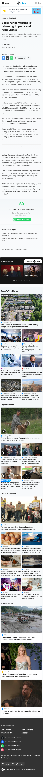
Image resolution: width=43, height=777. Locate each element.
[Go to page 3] (18, 280)
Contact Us (36, 755)
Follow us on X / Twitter (13, 738)
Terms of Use (15, 755)
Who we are (5, 755)
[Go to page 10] (29, 280)
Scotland (12, 18)
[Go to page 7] (24, 280)
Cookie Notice (5, 758)
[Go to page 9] (27, 280)
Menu (7, 3)
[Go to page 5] (21, 280)
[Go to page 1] (14, 280)
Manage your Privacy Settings (12, 764)
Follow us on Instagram (13, 750)
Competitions (27, 730)
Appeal (25, 733)
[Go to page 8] (26, 280)
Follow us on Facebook (13, 742)
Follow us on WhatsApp (13, 746)
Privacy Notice (26, 755)
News (4, 18)
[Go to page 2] (16, 280)
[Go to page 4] (19, 280)
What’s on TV (6, 733)
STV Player (6, 730)
